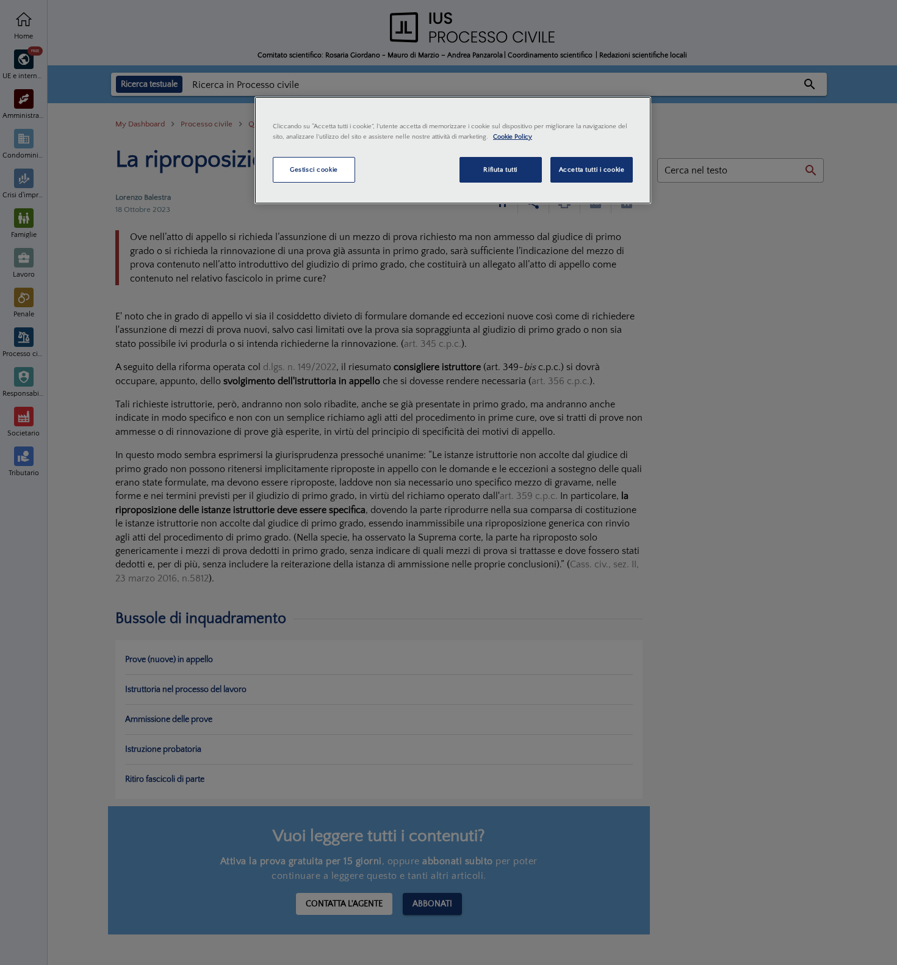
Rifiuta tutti (500, 169)
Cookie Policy (512, 136)
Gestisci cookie (314, 169)
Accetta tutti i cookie (592, 169)
